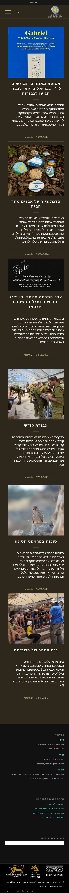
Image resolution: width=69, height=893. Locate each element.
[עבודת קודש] (36, 394)
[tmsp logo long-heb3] (40, 12)
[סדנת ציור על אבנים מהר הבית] (36, 170)
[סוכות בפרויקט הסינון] (36, 510)
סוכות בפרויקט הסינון (36, 541)
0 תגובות (28, 137)
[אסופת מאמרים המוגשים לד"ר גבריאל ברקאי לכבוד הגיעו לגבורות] (36, 52)
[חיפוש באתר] (17, 12)
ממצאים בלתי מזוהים (55, 804)
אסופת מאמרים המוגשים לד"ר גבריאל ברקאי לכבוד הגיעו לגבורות (35, 88)
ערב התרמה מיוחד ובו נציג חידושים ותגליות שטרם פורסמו (36, 302)
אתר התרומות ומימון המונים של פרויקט (48, 813)
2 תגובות (28, 354)
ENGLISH (34, 2)
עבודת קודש (36, 425)
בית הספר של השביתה (36, 650)
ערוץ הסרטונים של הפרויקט (53, 817)
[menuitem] (33, 2)
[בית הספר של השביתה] (36, 618)
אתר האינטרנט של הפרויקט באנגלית (49, 808)
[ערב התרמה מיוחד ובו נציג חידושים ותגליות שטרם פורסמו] (36, 274)
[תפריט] (9, 12)
